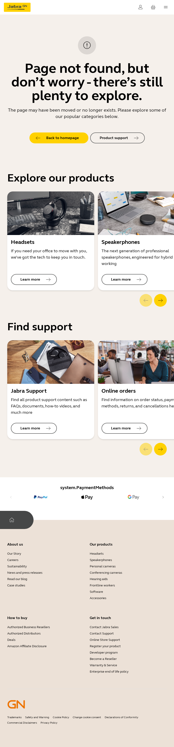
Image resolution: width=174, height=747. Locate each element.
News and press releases (24, 573)
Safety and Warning (37, 717)
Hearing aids (99, 579)
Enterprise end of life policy (109, 672)
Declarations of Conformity (121, 717)
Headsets (97, 554)
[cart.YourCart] (153, 7)
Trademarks (14, 717)
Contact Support (102, 633)
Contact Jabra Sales (104, 627)
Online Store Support (105, 640)
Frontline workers (102, 585)
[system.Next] (160, 300)
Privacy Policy (49, 722)
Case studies (16, 585)
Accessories (98, 598)
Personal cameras (103, 566)
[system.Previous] (146, 300)
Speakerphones (101, 560)
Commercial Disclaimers (22, 722)
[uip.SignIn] (140, 7)
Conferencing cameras (106, 573)
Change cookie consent (87, 717)
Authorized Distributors (24, 633)
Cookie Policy (61, 717)
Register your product (105, 646)
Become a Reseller (103, 659)
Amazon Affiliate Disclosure (27, 646)
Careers (12, 560)
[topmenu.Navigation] (165, 7)
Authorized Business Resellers (28, 627)
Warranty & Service (103, 665)
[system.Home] (11, 519)
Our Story (14, 554)
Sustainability (17, 566)
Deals (11, 640)
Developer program (104, 652)
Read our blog (17, 579)
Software (96, 592)
